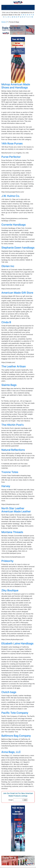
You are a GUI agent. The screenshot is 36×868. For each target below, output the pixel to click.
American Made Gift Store (17, 292)
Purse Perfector (11, 156)
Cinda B (6, 322)
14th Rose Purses (12, 143)
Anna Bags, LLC (11, 752)
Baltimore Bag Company (16, 735)
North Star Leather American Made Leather (16, 510)
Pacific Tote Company (14, 712)
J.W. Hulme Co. (10, 195)
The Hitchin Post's (12, 424)
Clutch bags (8, 692)
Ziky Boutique (9, 590)
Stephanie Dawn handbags (17, 247)
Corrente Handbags (13, 224)
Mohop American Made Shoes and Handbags (15, 86)
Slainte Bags (9, 384)
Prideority (7, 560)
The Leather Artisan (13, 366)
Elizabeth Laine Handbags (17, 643)
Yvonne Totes (9, 472)
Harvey (5, 486)
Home (3, 22)
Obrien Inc (7, 266)
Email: (11, 800)
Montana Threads (12, 532)
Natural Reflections (13, 449)
